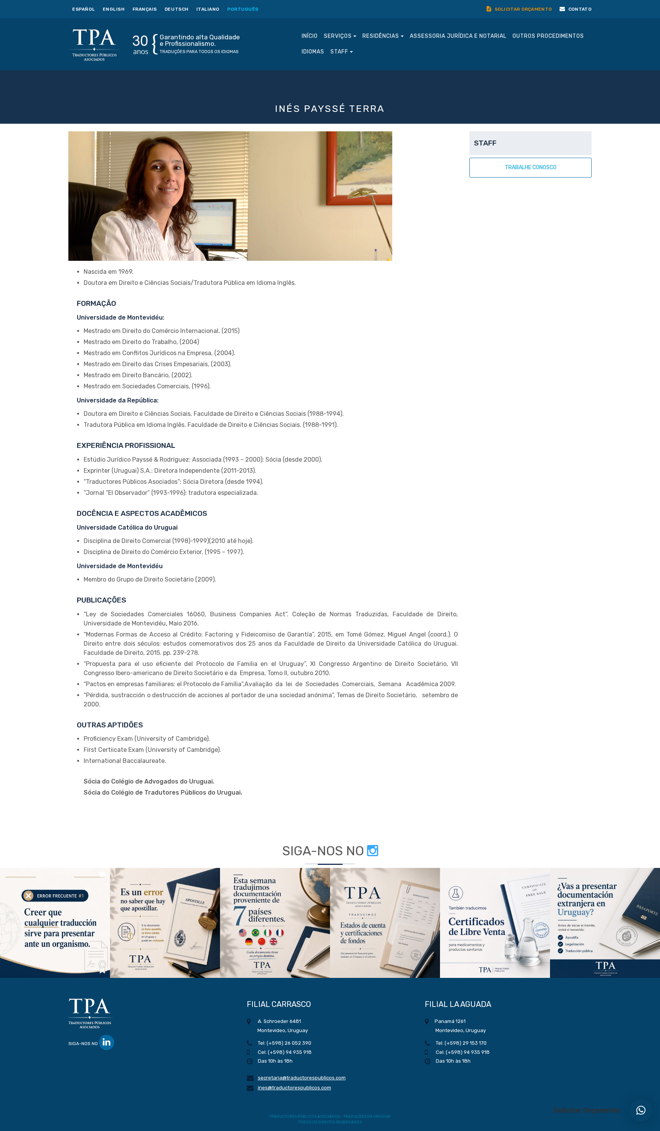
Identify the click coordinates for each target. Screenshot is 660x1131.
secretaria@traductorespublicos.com (302, 1078)
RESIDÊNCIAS (381, 36)
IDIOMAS (313, 51)
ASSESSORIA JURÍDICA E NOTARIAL (458, 36)
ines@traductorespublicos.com (294, 1088)
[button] (55, 923)
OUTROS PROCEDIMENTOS (548, 36)
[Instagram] (372, 851)
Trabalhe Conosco (530, 167)
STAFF (340, 51)
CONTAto (579, 9)
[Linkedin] (106, 1042)
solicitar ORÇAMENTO (522, 9)
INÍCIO (310, 36)
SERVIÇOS (338, 36)
